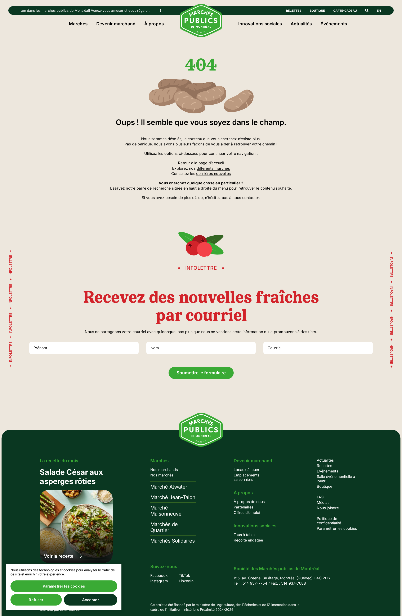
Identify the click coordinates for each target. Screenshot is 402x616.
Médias (323, 502)
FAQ (320, 497)
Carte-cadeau (345, 10)
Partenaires (243, 507)
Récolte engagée (248, 540)
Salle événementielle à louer (336, 478)
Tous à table (244, 535)
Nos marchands (164, 469)
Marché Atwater (168, 487)
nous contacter (245, 197)
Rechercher (366, 10)
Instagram (159, 581)
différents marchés (213, 168)
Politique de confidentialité (329, 520)
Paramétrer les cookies (337, 528)
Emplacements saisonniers (246, 477)
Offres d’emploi (247, 512)
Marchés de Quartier (164, 527)
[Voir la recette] (76, 515)
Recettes (293, 10)
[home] (201, 36)
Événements (334, 23)
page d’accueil (211, 163)
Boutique (317, 10)
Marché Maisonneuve (166, 511)
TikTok (184, 575)
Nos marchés (161, 475)
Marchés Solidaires (172, 541)
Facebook (159, 575)
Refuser (36, 600)
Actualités (301, 23)
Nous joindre (328, 508)
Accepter (90, 600)
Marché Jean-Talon (172, 497)
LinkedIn (186, 581)
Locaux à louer (246, 469)
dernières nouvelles (213, 173)
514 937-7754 (255, 583)
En (379, 10)
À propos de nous (249, 501)
